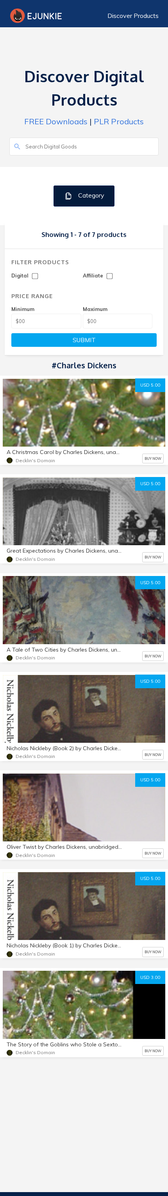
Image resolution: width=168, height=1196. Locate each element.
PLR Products (119, 121)
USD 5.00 (150, 385)
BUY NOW (153, 458)
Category (90, 195)
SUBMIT (84, 340)
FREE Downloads (56, 121)
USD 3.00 (150, 977)
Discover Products (133, 15)
